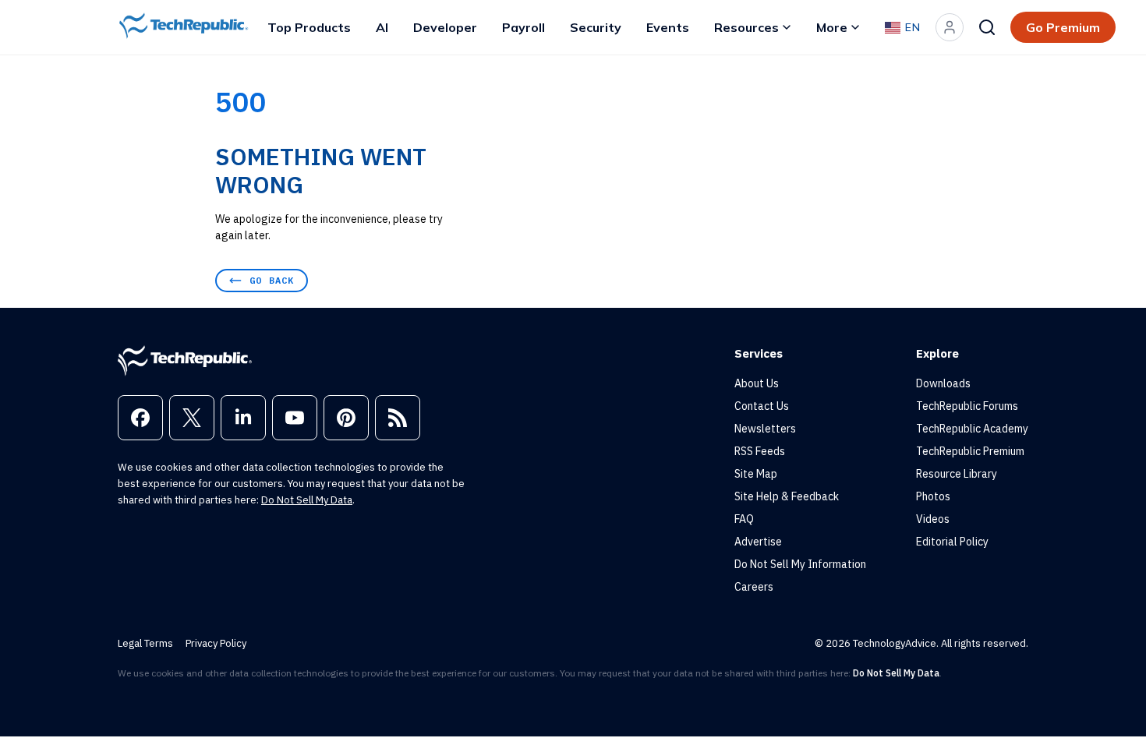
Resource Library (956, 474)
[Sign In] (950, 27)
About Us (756, 383)
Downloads (943, 383)
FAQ (744, 519)
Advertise (758, 542)
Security (595, 27)
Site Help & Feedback (786, 496)
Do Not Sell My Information (800, 564)
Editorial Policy (952, 542)
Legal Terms (145, 643)
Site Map (755, 474)
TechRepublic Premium (970, 451)
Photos (933, 496)
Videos (933, 519)
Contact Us (761, 406)
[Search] (987, 27)
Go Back (271, 280)
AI (382, 27)
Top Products (309, 27)
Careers (753, 587)
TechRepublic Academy (972, 429)
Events (667, 27)
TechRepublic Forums (967, 406)
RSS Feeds (759, 451)
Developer (445, 27)
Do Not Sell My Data (306, 500)
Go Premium (1063, 27)
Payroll (523, 27)
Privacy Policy (216, 643)
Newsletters (765, 429)
